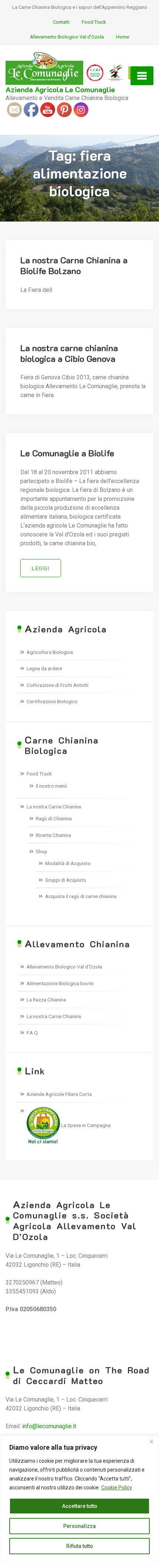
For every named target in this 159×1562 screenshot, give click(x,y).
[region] (79, 1498)
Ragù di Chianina (54, 818)
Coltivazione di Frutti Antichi (57, 685)
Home (122, 37)
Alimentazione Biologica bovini (60, 983)
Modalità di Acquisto (68, 863)
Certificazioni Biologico (52, 701)
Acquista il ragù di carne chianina (80, 896)
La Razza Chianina (46, 1000)
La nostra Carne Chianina (54, 807)
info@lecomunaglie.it (49, 1426)
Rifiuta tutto (79, 1546)
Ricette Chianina (53, 835)
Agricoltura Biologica (50, 652)
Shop (41, 851)
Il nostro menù (51, 786)
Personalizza (79, 1526)
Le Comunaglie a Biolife (67, 453)
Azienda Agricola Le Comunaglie (60, 89)
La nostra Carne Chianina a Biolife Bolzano (74, 265)
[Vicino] (151, 1441)
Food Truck (94, 22)
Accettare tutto (79, 1506)
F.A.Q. (33, 1033)
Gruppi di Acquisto (65, 880)
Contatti (61, 22)
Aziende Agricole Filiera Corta (59, 1094)
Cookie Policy (116, 1487)
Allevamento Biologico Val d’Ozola (67, 37)
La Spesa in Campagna (85, 1125)
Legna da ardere (44, 668)
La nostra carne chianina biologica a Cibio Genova (69, 353)
